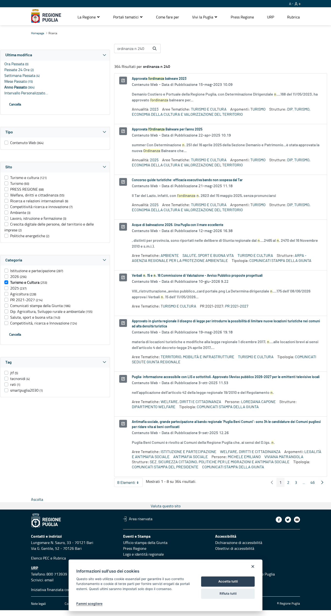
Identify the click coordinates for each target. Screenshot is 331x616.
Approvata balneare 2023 (159, 79)
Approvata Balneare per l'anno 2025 (167, 129)
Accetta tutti (228, 581)
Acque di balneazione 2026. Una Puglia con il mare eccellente (177, 225)
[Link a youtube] (297, 520)
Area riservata (140, 519)
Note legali (38, 603)
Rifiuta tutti (228, 593)
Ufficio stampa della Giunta (145, 542)
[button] (89, 17)
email (49, 580)
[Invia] (154, 48)
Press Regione (134, 548)
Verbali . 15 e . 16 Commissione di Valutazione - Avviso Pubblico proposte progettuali (197, 275)
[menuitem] (167, 17)
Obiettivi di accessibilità (234, 548)
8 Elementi (130, 483)
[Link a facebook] (279, 520)
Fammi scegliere (89, 604)
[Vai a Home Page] (46, 16)
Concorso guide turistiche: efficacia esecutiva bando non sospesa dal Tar (187, 180)
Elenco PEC (40, 558)
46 (314, 483)
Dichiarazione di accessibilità (238, 542)
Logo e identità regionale (143, 554)
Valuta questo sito (166, 506)
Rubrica (59, 558)
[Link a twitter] (288, 520)
